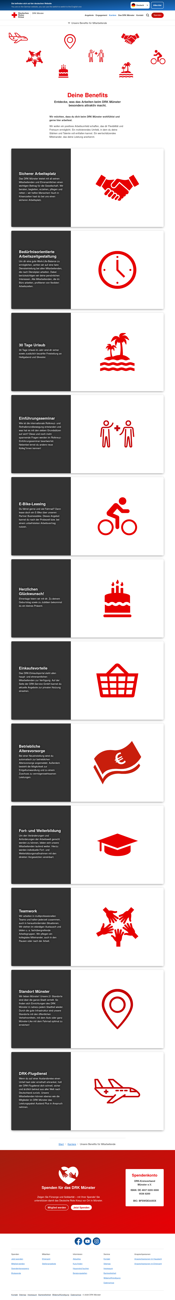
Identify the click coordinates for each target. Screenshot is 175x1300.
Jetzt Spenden (81, 1207)
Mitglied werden (57, 1207)
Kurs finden (77, 1263)
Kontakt (139, 15)
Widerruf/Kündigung (112, 1278)
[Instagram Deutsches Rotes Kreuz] (96, 1241)
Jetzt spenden (17, 1259)
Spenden (157, 15)
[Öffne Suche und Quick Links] (148, 15)
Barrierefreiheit (110, 1273)
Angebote (89, 15)
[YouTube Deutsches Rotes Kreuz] (87, 1241)
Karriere (112, 15)
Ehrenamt (46, 1259)
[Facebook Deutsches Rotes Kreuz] (78, 1241)
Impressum (108, 1268)
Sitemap (107, 1263)
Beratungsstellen (80, 1273)
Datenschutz (109, 1282)
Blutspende (16, 1273)
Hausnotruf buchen (81, 1268)
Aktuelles (77, 1259)
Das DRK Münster (126, 15)
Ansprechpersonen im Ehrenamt (148, 1263)
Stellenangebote (49, 1263)
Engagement (101, 15)
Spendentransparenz (20, 1268)
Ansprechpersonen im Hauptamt (148, 1259)
